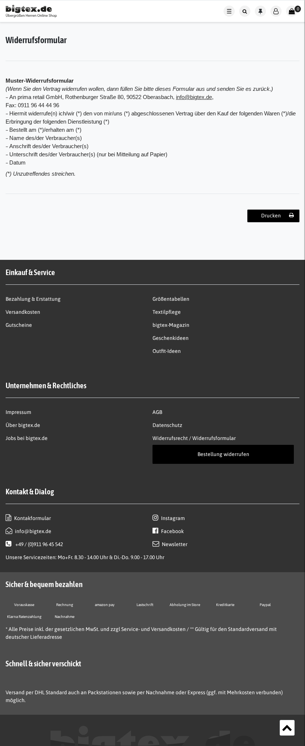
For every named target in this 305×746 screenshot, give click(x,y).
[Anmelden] (276, 11)
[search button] (244, 11)
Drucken (271, 216)
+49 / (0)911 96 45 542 (38, 544)
